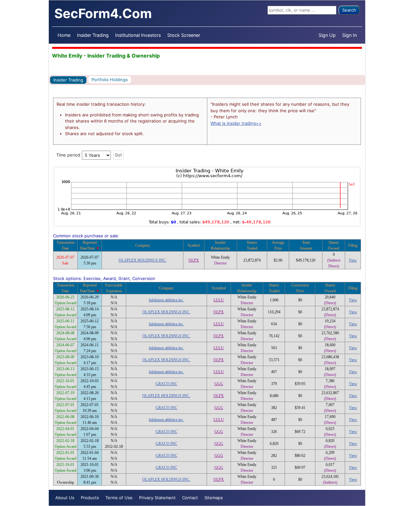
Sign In (349, 35)
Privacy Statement (157, 497)
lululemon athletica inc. (166, 300)
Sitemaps (213, 497)
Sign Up (327, 35)
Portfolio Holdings (110, 79)
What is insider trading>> (236, 123)
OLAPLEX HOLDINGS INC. (143, 260)
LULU (218, 300)
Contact (190, 497)
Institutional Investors (138, 35)
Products (90, 497)
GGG (218, 384)
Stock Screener (183, 35)
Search (349, 10)
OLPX (194, 260)
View (353, 260)
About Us (64, 497)
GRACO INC (166, 384)
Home (64, 35)
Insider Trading (93, 35)
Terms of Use (119, 497)
